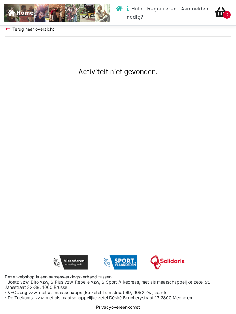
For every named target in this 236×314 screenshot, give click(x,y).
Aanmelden (194, 8)
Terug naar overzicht (32, 29)
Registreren (162, 8)
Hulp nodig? (135, 12)
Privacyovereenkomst (118, 307)
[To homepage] (57, 12)
